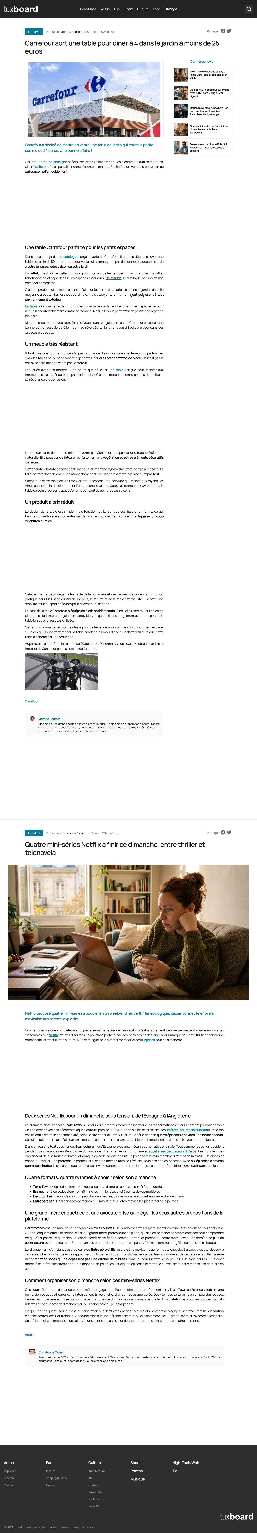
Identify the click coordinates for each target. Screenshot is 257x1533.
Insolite (50, 1471)
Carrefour (31, 701)
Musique (138, 1479)
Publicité (93, 1499)
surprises (148, 1040)
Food (156, 9)
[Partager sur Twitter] (229, 31)
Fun (117, 9)
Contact (53, 1527)
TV (175, 1470)
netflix (29, 1335)
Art (90, 1478)
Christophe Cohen (73, 833)
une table (117, 370)
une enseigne (57, 162)
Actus (105, 9)
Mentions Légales (36, 1527)
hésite (38, 166)
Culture (142, 9)
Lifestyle (171, 9)
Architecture (96, 1471)
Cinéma (9, 1478)
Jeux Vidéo (95, 1492)
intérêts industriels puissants (188, 1130)
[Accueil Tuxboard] (21, 9)
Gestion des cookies (83, 1527)
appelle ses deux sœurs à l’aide (172, 1151)
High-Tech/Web (186, 1462)
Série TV (93, 1506)
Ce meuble (114, 278)
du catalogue (68, 256)
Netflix (53, 1035)
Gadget (51, 1485)
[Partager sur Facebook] (223, 31)
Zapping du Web (56, 1478)
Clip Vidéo (10, 1471)
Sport (128, 9)
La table (31, 306)
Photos (8, 1485)
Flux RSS (65, 1527)
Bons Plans (88, 9)
